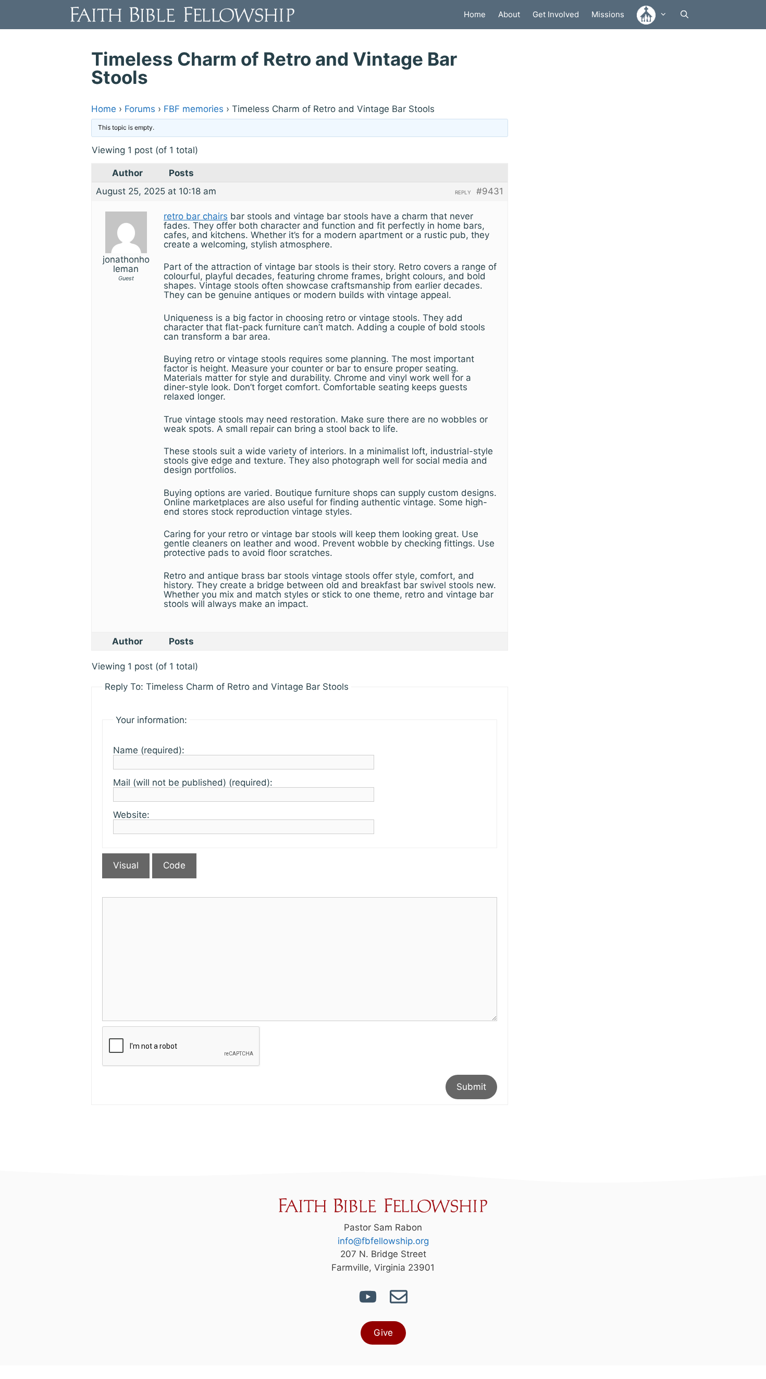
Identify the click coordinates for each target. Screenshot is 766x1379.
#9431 (489, 191)
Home (475, 14)
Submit (471, 1087)
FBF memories (194, 109)
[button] (652, 15)
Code (174, 865)
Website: (131, 814)
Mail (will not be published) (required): (193, 782)
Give (383, 1332)
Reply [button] (463, 192)
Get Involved (556, 14)
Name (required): (148, 750)
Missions (607, 14)
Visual (126, 865)
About (509, 14)
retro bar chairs (196, 216)
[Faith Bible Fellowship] (185, 15)
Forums (140, 109)
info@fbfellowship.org (383, 1241)
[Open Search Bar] (684, 15)
